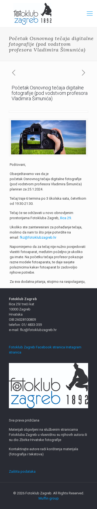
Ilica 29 (65, 218)
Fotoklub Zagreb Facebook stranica (37, 347)
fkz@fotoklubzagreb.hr (38, 237)
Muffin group (49, 498)
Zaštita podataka (22, 471)
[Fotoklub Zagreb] (48, 13)
